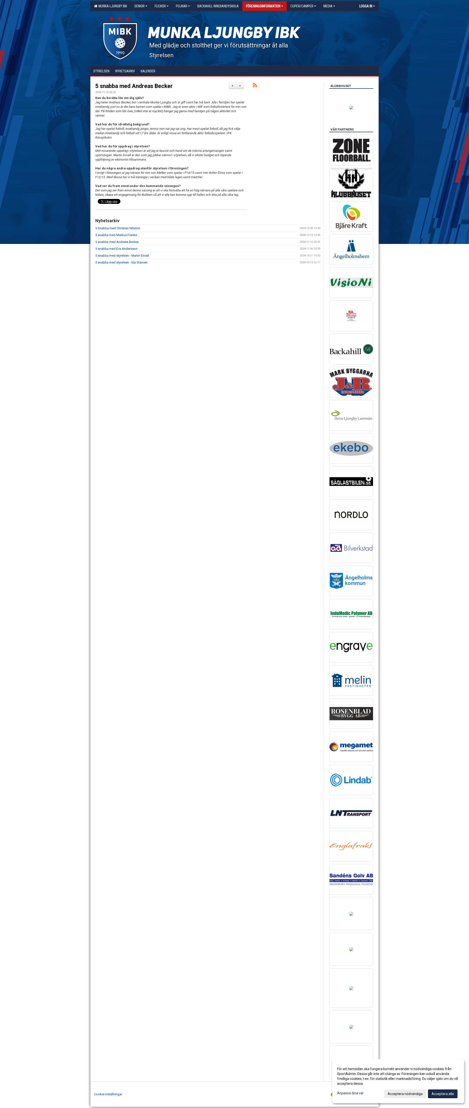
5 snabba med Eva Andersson (116, 249)
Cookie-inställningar (108, 1094)
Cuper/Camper (301, 6)
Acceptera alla (443, 1094)
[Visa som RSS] (255, 86)
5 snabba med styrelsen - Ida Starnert (121, 262)
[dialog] (398, 1081)
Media (327, 6)
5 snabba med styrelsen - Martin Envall (122, 255)
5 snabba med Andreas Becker (134, 86)
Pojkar (181, 6)
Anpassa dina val (350, 1093)
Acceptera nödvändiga (405, 1094)
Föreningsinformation (263, 6)
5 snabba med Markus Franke (116, 235)
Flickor (160, 6)
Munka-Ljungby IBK (112, 6)
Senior (139, 6)
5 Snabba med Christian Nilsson (117, 228)
